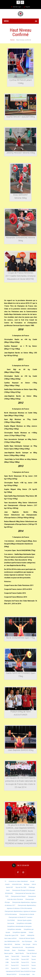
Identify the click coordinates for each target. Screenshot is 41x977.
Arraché (7, 884)
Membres (17, 944)
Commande (10, 923)
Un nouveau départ (24, 974)
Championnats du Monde (26, 914)
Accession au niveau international (18, 881)
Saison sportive (8, 953)
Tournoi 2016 (25, 968)
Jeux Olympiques (27, 941)
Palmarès (7, 950)
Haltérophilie (30, 935)
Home (12, 40)
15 (5, 881)
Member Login (17, 7)
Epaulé (22, 935)
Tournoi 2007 (25, 959)
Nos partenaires (29, 947)
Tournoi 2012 (15, 965)
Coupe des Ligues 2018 (11, 935)
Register (27, 7)
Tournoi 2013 (25, 965)
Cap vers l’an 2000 (21, 887)
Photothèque (21, 950)
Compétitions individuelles (24, 923)
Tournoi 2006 (15, 959)
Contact (31, 932)
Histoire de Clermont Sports (27, 938)
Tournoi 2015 (15, 968)
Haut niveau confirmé (10, 938)
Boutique (26, 884)
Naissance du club (17, 947)
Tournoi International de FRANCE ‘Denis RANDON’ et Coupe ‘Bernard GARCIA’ (21, 971)
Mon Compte (26, 944)
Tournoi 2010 (25, 962)
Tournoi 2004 (25, 956)
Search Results (19, 953)
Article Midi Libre (17, 884)
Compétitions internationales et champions (19, 926)
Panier (14, 950)
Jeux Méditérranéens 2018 (11, 941)
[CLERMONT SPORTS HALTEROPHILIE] (20, 13)
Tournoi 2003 (15, 956)
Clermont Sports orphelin (24, 920)
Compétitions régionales (19, 932)
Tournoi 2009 (15, 962)
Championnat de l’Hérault (18, 896)
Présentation (31, 950)
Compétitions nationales (14, 929)
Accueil (32, 881)
